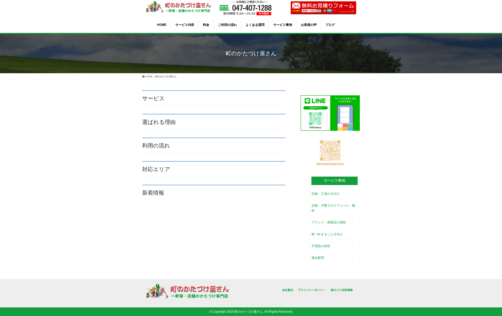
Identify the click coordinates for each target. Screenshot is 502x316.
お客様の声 (309, 24)
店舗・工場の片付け (325, 193)
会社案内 (287, 290)
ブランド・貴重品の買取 (328, 222)
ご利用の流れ (227, 24)
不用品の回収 (320, 246)
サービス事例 (282, 24)
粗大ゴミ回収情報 (342, 290)
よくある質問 (255, 24)
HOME (161, 24)
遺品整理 (317, 257)
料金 (206, 24)
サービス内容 (184, 24)
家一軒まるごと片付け (327, 234)
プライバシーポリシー (311, 290)
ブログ (330, 24)
